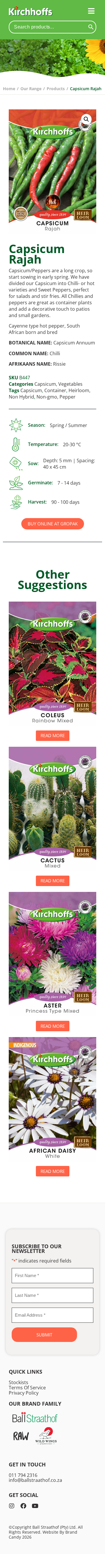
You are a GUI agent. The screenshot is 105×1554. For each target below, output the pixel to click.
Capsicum (45, 384)
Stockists (18, 1382)
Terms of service (27, 1387)
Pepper (68, 397)
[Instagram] (12, 1506)
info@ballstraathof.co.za (35, 1480)
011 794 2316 (23, 1475)
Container (55, 390)
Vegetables (70, 384)
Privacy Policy (23, 1392)
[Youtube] (35, 1506)
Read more (53, 735)
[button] (91, 11)
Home (9, 88)
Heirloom (79, 390)
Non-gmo (46, 397)
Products (56, 88)
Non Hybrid (21, 397)
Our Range (30, 88)
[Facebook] (23, 1506)
